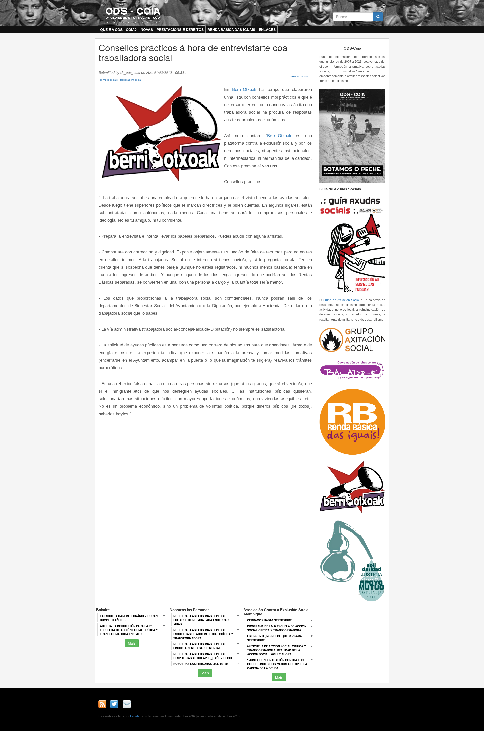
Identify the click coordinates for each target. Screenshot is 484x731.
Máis (131, 643)
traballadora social (130, 79)
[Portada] (133, 13)
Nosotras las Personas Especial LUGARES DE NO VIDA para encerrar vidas (201, 620)
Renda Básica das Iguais (231, 30)
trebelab (135, 716)
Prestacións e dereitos (180, 30)
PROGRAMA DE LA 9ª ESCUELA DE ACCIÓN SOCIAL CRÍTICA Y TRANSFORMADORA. (276, 628)
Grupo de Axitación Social (341, 300)
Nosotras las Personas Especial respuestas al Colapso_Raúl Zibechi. (203, 656)
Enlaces (267, 30)
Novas (147, 30)
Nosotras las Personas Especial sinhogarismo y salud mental (199, 646)
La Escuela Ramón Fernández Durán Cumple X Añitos (129, 618)
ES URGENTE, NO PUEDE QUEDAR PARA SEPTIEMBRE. (274, 638)
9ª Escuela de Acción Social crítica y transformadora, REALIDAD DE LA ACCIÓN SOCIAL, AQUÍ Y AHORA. (276, 650)
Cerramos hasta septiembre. (269, 620)
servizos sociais (109, 79)
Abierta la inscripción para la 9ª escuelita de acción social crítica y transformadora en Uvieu (129, 630)
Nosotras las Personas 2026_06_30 (200, 664)
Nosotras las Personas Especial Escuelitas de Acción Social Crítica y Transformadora (203, 634)
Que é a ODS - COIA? (118, 30)
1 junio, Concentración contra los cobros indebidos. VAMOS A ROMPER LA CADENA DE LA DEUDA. (277, 664)
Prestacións (299, 76)
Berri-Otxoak (244, 89)
